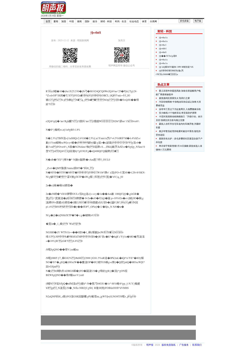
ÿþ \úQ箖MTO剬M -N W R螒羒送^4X (176, 66)
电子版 (198, 21)
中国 (71, 21)
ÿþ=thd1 (163, 52)
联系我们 (197, 344)
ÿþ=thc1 (162, 44)
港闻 (79, 21)
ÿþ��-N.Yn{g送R (168, 55)
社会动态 (134, 21)
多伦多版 (184, 21)
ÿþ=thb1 (163, 48)
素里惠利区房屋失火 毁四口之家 (174, 98)
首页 (48, 21)
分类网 (153, 21)
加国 (63, 21)
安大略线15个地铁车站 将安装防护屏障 (177, 112)
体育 (144, 21)
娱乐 (95, 21)
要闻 (56, 21)
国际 (87, 21)
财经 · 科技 (106, 21)
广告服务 (184, 344)
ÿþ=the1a (163, 37)
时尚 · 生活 (120, 21)
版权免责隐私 (169, 344)
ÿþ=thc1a (163, 63)
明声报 (149, 344)
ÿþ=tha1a (163, 41)
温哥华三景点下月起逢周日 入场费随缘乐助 (180, 109)
